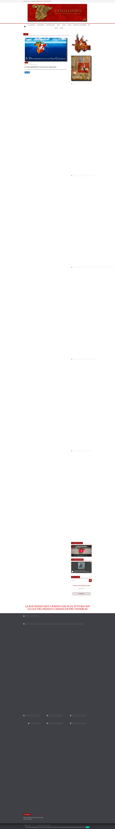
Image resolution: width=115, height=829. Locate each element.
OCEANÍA (69, 25)
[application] (81, 551)
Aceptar (87, 827)
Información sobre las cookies (37, 817)
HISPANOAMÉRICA (40, 25)
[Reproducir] (72, 555)
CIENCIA (56, 28)
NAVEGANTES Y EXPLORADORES (79, 25)
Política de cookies (27, 817)
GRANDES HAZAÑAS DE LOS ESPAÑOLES (43, 1)
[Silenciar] (88, 555)
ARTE (89, 25)
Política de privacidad (27, 819)
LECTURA (61, 28)
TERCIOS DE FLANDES (50, 25)
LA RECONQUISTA (31, 25)
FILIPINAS (64, 25)
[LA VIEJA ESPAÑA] (24, 26)
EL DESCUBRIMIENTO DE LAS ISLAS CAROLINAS (40, 67)
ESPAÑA (58, 25)
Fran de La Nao (34, 64)
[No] (113, 827)
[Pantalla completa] (90, 555)
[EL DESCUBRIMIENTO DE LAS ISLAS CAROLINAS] (46, 50)
